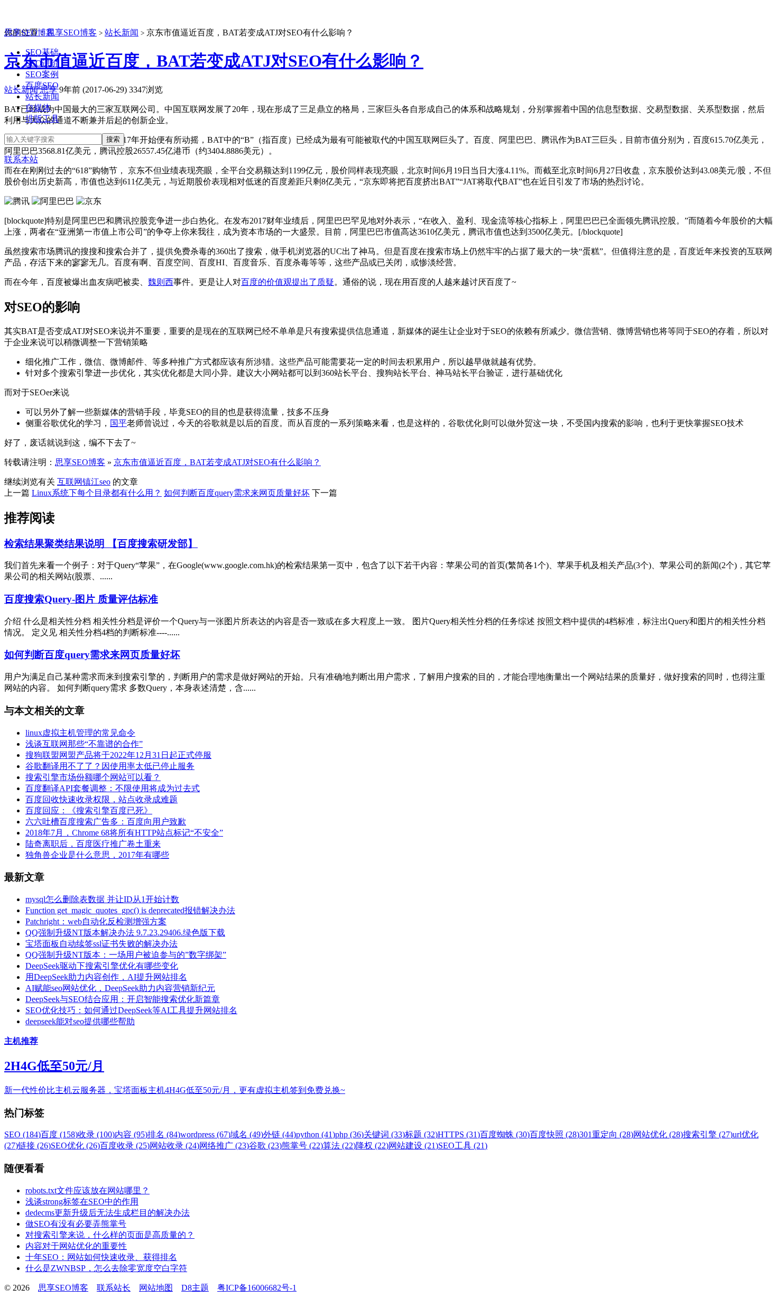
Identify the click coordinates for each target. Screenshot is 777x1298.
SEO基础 (42, 52)
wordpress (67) (205, 1134)
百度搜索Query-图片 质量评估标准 (81, 599)
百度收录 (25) (125, 1145)
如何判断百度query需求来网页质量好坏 (237, 492)
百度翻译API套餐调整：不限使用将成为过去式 (112, 788)
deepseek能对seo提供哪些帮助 (80, 1021)
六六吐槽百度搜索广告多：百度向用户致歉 (105, 821)
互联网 (69, 481)
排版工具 (42, 118)
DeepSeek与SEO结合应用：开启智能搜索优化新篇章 (122, 999)
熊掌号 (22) (302, 1145)
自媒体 (38, 107)
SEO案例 (42, 74)
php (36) (349, 1134)
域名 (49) (246, 1134)
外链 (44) (279, 1134)
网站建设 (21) (413, 1145)
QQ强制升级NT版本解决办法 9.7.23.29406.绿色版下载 (125, 932)
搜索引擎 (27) (708, 1134)
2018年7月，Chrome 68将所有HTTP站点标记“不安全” (124, 832)
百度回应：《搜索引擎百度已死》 (88, 810)
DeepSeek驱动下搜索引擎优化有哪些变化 (101, 965)
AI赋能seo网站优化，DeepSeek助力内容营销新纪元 (120, 988)
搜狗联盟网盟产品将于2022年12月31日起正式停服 (118, 754)
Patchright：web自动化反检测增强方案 (95, 921)
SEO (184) (22, 1134)
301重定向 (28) (606, 1134)
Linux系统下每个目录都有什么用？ (97, 492)
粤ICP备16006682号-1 (257, 1287)
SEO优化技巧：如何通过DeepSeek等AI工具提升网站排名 (131, 1010)
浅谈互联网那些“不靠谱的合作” (84, 743)
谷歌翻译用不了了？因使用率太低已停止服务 (110, 766)
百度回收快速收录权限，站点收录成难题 (101, 799)
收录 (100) (96, 1134)
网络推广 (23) (224, 1145)
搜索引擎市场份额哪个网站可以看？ (93, 777)
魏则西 (160, 281)
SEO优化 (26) (75, 1145)
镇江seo (96, 481)
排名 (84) (163, 1134)
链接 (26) (34, 1145)
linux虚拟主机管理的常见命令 (80, 732)
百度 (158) (59, 1134)
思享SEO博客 (29, 32)
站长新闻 (42, 96)
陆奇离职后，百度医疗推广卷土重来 (93, 843)
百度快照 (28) (554, 1134)
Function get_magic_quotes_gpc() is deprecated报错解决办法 (130, 910)
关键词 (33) (384, 1134)
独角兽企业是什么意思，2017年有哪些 (97, 854)
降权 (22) (372, 1145)
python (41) (315, 1134)
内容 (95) (131, 1134)
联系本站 (21, 159)
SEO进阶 (42, 63)
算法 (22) (339, 1145)
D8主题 (195, 1287)
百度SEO (42, 85)
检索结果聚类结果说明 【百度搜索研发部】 (101, 543)
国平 (118, 423)
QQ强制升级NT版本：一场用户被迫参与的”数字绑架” (125, 954)
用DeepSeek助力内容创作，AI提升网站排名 (106, 976)
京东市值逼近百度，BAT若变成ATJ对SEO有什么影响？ (213, 60)
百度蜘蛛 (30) (505, 1134)
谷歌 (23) (265, 1145)
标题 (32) (421, 1134)
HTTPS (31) (459, 1134)
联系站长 (114, 1287)
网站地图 (156, 1287)
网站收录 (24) (174, 1145)
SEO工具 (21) (462, 1145)
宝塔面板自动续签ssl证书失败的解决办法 (101, 943)
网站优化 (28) (658, 1134)
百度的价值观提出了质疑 (287, 281)
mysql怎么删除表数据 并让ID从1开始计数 (102, 899)
